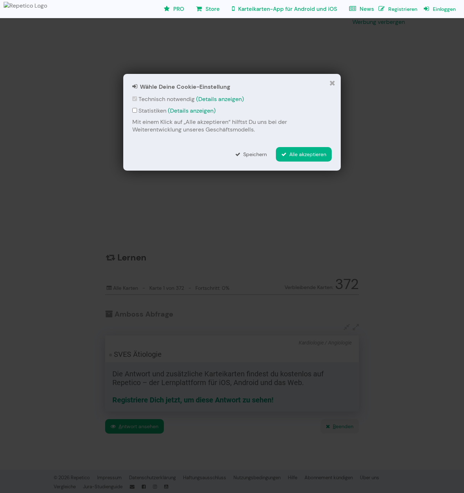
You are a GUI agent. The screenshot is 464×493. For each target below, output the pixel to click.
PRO (178, 9)
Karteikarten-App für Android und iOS (287, 9)
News (366, 9)
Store (212, 9)
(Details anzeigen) (220, 99)
